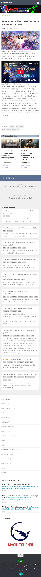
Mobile (22, 126)
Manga (5, 422)
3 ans (4, 491)
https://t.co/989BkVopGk (23, 509)
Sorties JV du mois (23, 296)
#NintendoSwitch (25, 498)
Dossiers (6, 413)
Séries (5, 445)
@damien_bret (7, 486)
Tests (7, 216)
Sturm (6, 28)
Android (12, 126)
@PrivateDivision (33, 486)
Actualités (5, 16)
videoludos (6, 2)
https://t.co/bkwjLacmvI (19, 486)
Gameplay (6, 417)
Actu (4, 230)
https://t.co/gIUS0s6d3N (23, 500)
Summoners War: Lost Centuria (10, 129)
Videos (5, 463)
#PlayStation (6, 509)
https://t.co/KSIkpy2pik (22, 488)
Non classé (6, 311)
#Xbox (13, 509)
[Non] (39, 570)
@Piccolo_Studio (7, 488)
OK (21, 574)
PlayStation (13, 247)
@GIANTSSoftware (8, 500)
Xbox (24, 247)
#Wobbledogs (34, 507)
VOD (4, 468)
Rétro (5, 440)
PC (3, 216)
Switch (31, 296)
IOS (17, 126)
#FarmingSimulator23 (12, 498)
